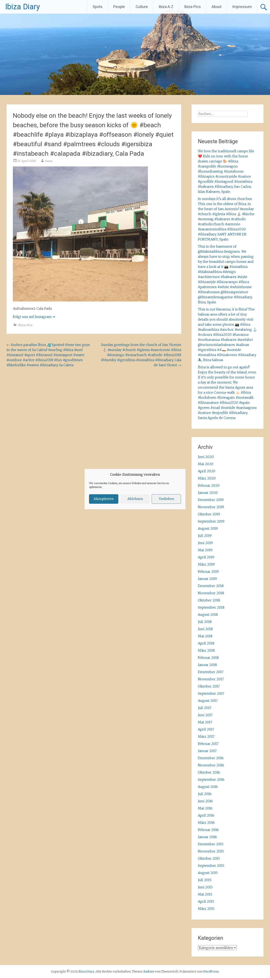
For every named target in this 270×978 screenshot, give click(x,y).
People (119, 6)
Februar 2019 (208, 571)
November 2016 (211, 765)
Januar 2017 (207, 751)
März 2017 (206, 736)
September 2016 (211, 779)
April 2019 (206, 557)
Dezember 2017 (210, 672)
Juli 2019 (205, 536)
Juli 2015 (204, 880)
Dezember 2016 (211, 758)
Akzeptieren (103, 499)
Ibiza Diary (22, 6)
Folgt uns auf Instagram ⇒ (34, 317)
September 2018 (211, 607)
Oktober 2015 (209, 858)
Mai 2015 (205, 894)
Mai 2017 (205, 722)
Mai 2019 (205, 550)
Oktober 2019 (209, 514)
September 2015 (211, 865)
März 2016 (206, 822)
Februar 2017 (208, 744)
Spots (98, 6)
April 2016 (206, 815)
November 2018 (211, 593)
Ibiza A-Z (166, 6)
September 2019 (211, 521)
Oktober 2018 (209, 600)
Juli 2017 (204, 708)
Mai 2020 (205, 464)
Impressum (242, 6)
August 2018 (208, 614)
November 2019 (211, 507)
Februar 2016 (208, 830)
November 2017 (211, 679)
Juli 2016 (205, 794)
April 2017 (206, 729)
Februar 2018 (208, 657)
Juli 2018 (205, 622)
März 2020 (207, 478)
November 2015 (211, 851)
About (216, 6)
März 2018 (206, 650)
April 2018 (206, 643)
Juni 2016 (205, 801)
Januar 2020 (208, 492)
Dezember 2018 (211, 586)
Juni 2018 (205, 629)
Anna (48, 161)
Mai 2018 (205, 636)
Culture (142, 6)
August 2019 (208, 528)
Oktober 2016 (209, 772)
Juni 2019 (205, 543)
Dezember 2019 (211, 500)
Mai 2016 (205, 808)
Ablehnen (135, 499)
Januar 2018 (207, 665)
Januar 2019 (207, 579)
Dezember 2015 (210, 844)
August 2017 (208, 700)
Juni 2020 (206, 457)
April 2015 (206, 901)
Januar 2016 (207, 837)
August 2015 (208, 873)
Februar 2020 (209, 485)
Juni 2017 (205, 715)
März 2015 (206, 908)
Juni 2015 (205, 887)
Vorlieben (166, 499)
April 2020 (206, 471)
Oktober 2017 (209, 686)
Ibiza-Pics (192, 6)
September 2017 (211, 693)
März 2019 (206, 564)
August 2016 (208, 787)
